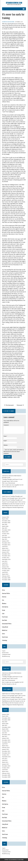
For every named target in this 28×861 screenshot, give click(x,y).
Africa (3, 590)
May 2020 (4, 524)
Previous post (10, 405)
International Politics (6, 623)
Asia (3, 600)
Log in (3, 651)
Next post (19, 405)
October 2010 (5, 570)
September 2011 (6, 559)
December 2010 (6, 568)
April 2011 (5, 563)
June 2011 (4, 561)
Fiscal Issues (5, 617)
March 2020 (5, 526)
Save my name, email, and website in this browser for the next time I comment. (14, 451)
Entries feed (5, 652)
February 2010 (6, 576)
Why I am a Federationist (8, 483)
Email (5, 440)
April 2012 (5, 546)
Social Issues (5, 637)
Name (5, 436)
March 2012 (5, 548)
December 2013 (6, 537)
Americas (4, 597)
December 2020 (6, 522)
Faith (3, 613)
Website (6, 445)
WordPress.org (6, 656)
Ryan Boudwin (10, 21)
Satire (3, 633)
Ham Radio (4, 620)
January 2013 (5, 541)
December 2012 (6, 543)
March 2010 (5, 574)
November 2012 (6, 544)
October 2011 (5, 557)
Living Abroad (5, 627)
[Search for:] (14, 464)
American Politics (6, 593)
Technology (4, 640)
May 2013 (4, 539)
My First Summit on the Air (9, 486)
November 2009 (6, 579)
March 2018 (5, 532)
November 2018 (6, 530)
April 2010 (5, 572)
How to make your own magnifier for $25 (12, 485)
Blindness (4, 603)
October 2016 (5, 533)
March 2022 (5, 519)
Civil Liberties (5, 607)
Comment (6, 425)
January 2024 (5, 517)
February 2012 (6, 550)
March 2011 (5, 565)
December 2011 (6, 554)
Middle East (4, 630)
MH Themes (21, 859)
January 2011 (5, 567)
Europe (3, 610)
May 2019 (4, 528)
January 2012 (5, 552)
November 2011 (6, 556)
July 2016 (4, 535)
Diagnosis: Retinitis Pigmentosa (15, 507)
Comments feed (6, 654)
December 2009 (6, 578)
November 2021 (6, 521)
